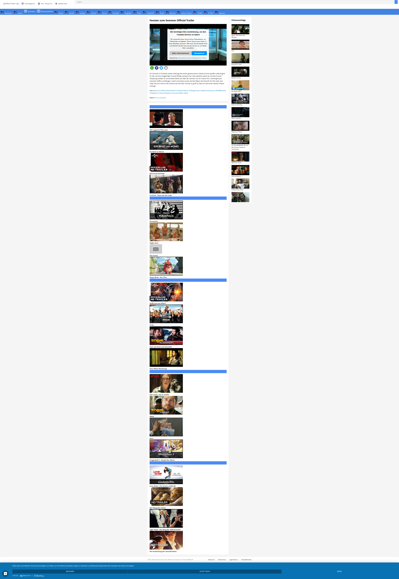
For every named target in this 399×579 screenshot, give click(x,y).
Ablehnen (70, 571)
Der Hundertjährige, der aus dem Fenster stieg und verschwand (240, 147)
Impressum (211, 560)
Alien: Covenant (236, 118)
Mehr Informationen (180, 53)
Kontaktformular (246, 560)
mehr (339, 571)
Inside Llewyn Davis (237, 190)
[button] (152, 68)
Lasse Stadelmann (202, 90)
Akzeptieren (199, 53)
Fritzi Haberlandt (179, 90)
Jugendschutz (234, 560)
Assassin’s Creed (236, 64)
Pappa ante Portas (237, 132)
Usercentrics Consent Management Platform (192, 58)
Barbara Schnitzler (172, 93)
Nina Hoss (158, 90)
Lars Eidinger (190, 90)
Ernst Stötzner (160, 93)
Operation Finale (236, 163)
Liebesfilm (163, 98)
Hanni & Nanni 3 (236, 176)
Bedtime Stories (236, 78)
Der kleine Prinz (236, 91)
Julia (233, 51)
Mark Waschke (167, 90)
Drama (157, 98)
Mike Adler (183, 93)
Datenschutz (222, 560)
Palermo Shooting (237, 105)
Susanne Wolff (214, 90)
